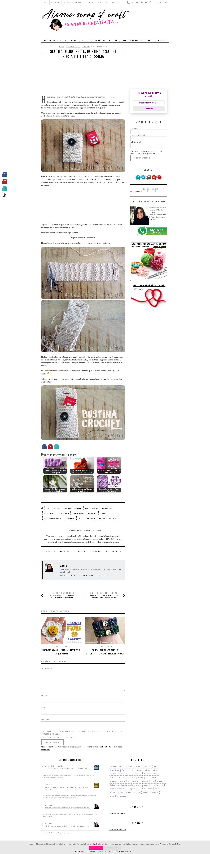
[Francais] (158, 191)
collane (155, 770)
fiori (147, 778)
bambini (134, 40)
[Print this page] (56, 448)
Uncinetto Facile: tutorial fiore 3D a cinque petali (61, 652)
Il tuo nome (134, 128)
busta (48, 508)
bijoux (156, 766)
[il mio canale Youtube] (154, 179)
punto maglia (61, 113)
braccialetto (114, 770)
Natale (112, 785)
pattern (95, 508)
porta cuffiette (63, 513)
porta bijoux (107, 508)
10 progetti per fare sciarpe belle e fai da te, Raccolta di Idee (66, 769)
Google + (116, 551)
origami (138, 785)
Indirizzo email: (135, 142)
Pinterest (98, 551)
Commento (46, 669)
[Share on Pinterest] (50, 448)
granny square (133, 781)
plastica (155, 785)
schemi (112, 792)
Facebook (64, 551)
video (63, 40)
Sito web (45, 719)
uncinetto (50, 40)
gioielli (154, 778)
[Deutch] (149, 191)
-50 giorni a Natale (116, 766)
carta (131, 770)
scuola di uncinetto (87, 518)
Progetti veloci (73, 47)
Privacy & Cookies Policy (170, 844)
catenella (65, 182)
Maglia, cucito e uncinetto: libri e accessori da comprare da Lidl (67, 826)
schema (158, 789)
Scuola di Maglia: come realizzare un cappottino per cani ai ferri (67, 807)
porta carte (48, 513)
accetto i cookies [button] (96, 848)
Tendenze (86, 47)
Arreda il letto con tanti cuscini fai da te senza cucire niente (104, 595)
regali (103, 513)
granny (122, 781)
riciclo (113, 40)
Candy (124, 770)
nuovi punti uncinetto (125, 785)
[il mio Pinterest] (159, 179)
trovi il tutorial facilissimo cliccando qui (103, 179)
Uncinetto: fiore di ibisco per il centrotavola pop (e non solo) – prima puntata (67, 788)
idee (124, 40)
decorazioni (136, 774)
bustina (57, 508)
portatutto (92, 513)
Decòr (61, 47)
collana (147, 770)
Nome (44, 696)
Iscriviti (149, 109)
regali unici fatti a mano (53, 518)
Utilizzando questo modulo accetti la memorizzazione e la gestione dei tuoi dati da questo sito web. (82, 732)
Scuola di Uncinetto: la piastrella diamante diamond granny (62, 595)
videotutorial (122, 796)
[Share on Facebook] (44, 448)
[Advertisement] (150, 21)
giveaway (113, 781)
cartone (139, 770)
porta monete (78, 513)
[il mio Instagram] (148, 179)
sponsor (137, 792)
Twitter (81, 551)
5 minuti (129, 766)
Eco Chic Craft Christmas (126, 778)
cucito (74, 40)
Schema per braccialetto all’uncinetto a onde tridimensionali (105, 652)
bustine (67, 508)
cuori (127, 774)
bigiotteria (147, 766)
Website (64, 575)
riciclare (142, 789)
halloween (144, 781)
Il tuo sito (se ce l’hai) (137, 135)
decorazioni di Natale (151, 774)
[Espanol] (154, 191)
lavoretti (99, 40)
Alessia (63, 565)
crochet (77, 508)
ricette (162, 40)
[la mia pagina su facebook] (138, 179)
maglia (86, 40)
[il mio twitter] (143, 179)
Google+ (93, 575)
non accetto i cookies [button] (113, 848)
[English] (145, 191)
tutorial (149, 40)
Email (44, 708)
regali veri (71, 518)
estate (140, 778)
